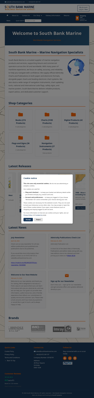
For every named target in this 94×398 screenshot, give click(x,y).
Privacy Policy (28, 215)
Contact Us (39, 215)
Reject (38, 219)
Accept (28, 219)
